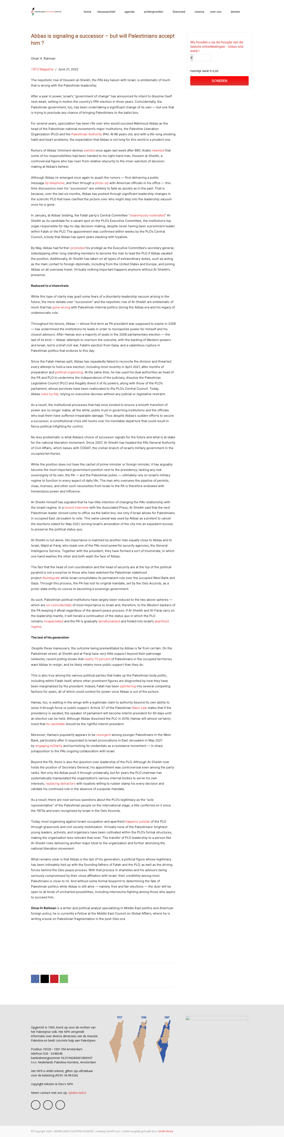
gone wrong (61, 307)
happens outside (137, 821)
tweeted (158, 150)
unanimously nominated (147, 215)
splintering (128, 686)
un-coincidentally (59, 605)
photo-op (102, 183)
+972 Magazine (42, 69)
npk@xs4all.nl (77, 1093)
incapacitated (53, 621)
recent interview (76, 507)
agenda (130, 11)
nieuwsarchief (106, 11)
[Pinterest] (54, 979)
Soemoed (179, 11)
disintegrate (51, 578)
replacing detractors (60, 783)
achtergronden (153, 11)
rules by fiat (49, 394)
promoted (77, 248)
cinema (199, 11)
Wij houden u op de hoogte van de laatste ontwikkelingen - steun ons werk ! (216, 46)
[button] (248, 12)
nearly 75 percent (97, 659)
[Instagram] (48, 1105)
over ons (215, 11)
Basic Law (139, 708)
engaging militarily (48, 746)
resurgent (103, 735)
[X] (45, 979)
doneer (235, 11)
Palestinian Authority (86, 134)
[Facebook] (35, 979)
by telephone (54, 183)
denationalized (109, 621)
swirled (89, 150)
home (87, 11)
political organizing (69, 372)
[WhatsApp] (64, 979)
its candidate (55, 724)
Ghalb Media (165, 1131)
